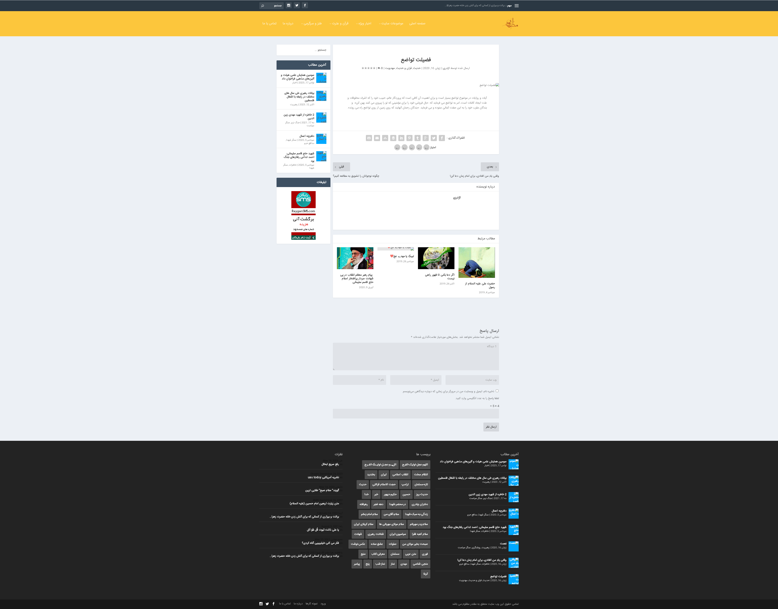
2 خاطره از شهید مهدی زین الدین (299, 116)
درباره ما (288, 24)
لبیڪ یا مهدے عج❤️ (402, 256)
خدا (366, 494)
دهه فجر (378, 504)
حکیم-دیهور (390, 494)
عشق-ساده (377, 544)
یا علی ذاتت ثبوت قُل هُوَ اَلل (323, 530)
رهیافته (364, 504)
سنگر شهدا (291, 140)
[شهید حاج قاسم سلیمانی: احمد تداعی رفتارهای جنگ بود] (321, 156)
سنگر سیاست (475, 498)
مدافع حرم (309, 143)
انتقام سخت (421, 474)
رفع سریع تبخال (330, 464)
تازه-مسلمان (421, 484)
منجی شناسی (420, 564)
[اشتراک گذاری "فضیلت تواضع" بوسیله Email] (377, 138)
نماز (393, 564)
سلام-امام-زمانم (369, 514)
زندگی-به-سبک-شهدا (416, 514)
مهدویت (390, 68)
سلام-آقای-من (391, 514)
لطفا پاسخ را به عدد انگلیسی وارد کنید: (477, 398)
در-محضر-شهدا (397, 504)
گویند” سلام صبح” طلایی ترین (322, 490)
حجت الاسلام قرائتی (384, 484)
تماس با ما (269, 24)
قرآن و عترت (340, 24)
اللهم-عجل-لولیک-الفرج (415, 464)
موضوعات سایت (392, 24)
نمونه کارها (311, 603)
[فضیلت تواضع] (514, 579)
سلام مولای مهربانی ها (391, 524)
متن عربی (410, 554)
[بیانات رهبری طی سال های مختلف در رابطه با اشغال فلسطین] (321, 96)
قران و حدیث (404, 68)
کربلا (425, 574)
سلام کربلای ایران (363, 524)
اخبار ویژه (365, 24)
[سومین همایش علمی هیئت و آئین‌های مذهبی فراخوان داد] (321, 78)
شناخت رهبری (376, 534)
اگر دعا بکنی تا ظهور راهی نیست (439, 277)
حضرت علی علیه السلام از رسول (480, 285)
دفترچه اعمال (306, 136)
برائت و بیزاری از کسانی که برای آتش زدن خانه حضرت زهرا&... (475, 5)
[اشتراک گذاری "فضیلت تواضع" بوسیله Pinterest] (409, 138)
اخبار (294, 83)
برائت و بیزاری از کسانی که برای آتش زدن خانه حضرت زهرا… (304, 516)
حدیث (417, 68)
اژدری (446, 68)
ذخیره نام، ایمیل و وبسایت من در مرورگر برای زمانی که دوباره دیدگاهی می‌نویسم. (448, 391)
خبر (376, 494)
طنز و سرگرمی (313, 24)
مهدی (404, 564)
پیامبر (357, 564)
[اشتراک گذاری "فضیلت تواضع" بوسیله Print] (369, 138)
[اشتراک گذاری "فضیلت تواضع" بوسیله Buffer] (393, 138)
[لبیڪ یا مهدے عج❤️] (395, 248)
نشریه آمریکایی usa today (323, 477)
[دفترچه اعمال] (321, 139)
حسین (406, 494)
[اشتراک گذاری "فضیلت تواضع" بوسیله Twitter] (434, 138)
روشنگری (476, 548)
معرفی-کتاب (378, 554)
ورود (323, 603)
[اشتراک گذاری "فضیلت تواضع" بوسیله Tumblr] (418, 138)
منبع (363, 554)
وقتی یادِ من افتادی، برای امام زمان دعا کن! (482, 560)
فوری (425, 554)
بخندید (371, 474)
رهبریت (294, 105)
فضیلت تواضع (498, 576)
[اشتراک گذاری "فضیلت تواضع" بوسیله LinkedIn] (401, 138)
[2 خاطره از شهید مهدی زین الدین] (321, 117)
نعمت (503, 543)
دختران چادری (420, 504)
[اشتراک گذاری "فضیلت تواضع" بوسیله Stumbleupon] (385, 138)
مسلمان (395, 554)
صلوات (392, 544)
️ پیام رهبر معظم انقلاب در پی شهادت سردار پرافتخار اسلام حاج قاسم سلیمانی (356, 279)
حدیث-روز (422, 494)
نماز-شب (380, 564)
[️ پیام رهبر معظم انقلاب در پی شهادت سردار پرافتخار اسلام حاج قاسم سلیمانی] (355, 258)
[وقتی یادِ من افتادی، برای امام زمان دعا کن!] (514, 563)
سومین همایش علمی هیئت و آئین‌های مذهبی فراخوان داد (297, 77)
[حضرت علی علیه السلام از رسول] (476, 262)
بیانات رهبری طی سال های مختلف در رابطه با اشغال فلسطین (299, 97)
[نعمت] (514, 546)
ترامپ (405, 484)
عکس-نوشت (358, 544)
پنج (368, 564)
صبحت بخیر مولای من (415, 544)
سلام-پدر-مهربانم (419, 524)
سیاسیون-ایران (398, 534)
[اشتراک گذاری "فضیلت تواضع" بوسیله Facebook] (442, 138)
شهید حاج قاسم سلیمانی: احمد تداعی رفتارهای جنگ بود (299, 157)
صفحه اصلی (417, 24)
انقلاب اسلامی (400, 474)
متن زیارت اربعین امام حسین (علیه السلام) (314, 503)
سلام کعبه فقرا (420, 534)
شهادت (358, 534)
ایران (384, 474)
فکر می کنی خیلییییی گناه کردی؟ (320, 543)
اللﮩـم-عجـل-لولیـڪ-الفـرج (380, 464)
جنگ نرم (295, 123)
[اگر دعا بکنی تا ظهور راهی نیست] (436, 258)
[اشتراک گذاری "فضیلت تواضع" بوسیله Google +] (426, 138)
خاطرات (292, 165)
